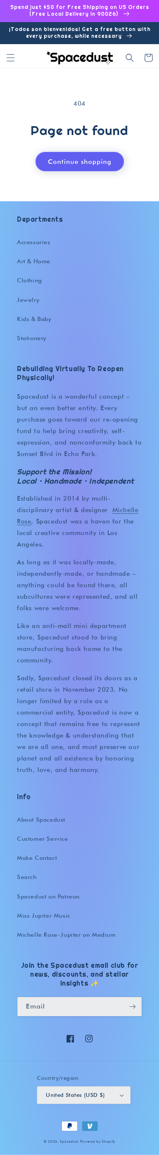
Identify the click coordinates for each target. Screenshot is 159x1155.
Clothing (29, 280)
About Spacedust (41, 819)
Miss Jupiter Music (43, 915)
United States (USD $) (75, 1094)
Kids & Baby (34, 319)
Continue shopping (80, 162)
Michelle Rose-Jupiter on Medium (66, 934)
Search (27, 876)
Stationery (32, 338)
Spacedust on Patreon (48, 896)
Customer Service (42, 838)
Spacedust (69, 1141)
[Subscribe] (132, 1007)
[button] (10, 57)
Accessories (33, 242)
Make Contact (37, 857)
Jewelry (28, 299)
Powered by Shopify (98, 1141)
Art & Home (33, 261)
